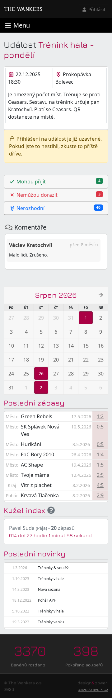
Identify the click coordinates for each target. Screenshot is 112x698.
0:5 (100, 426)
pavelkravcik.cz (92, 689)
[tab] (56, 181)
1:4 (100, 454)
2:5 (100, 475)
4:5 (100, 485)
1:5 (100, 464)
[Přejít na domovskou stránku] (23, 9)
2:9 (100, 495)
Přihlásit (96, 9)
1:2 (100, 416)
